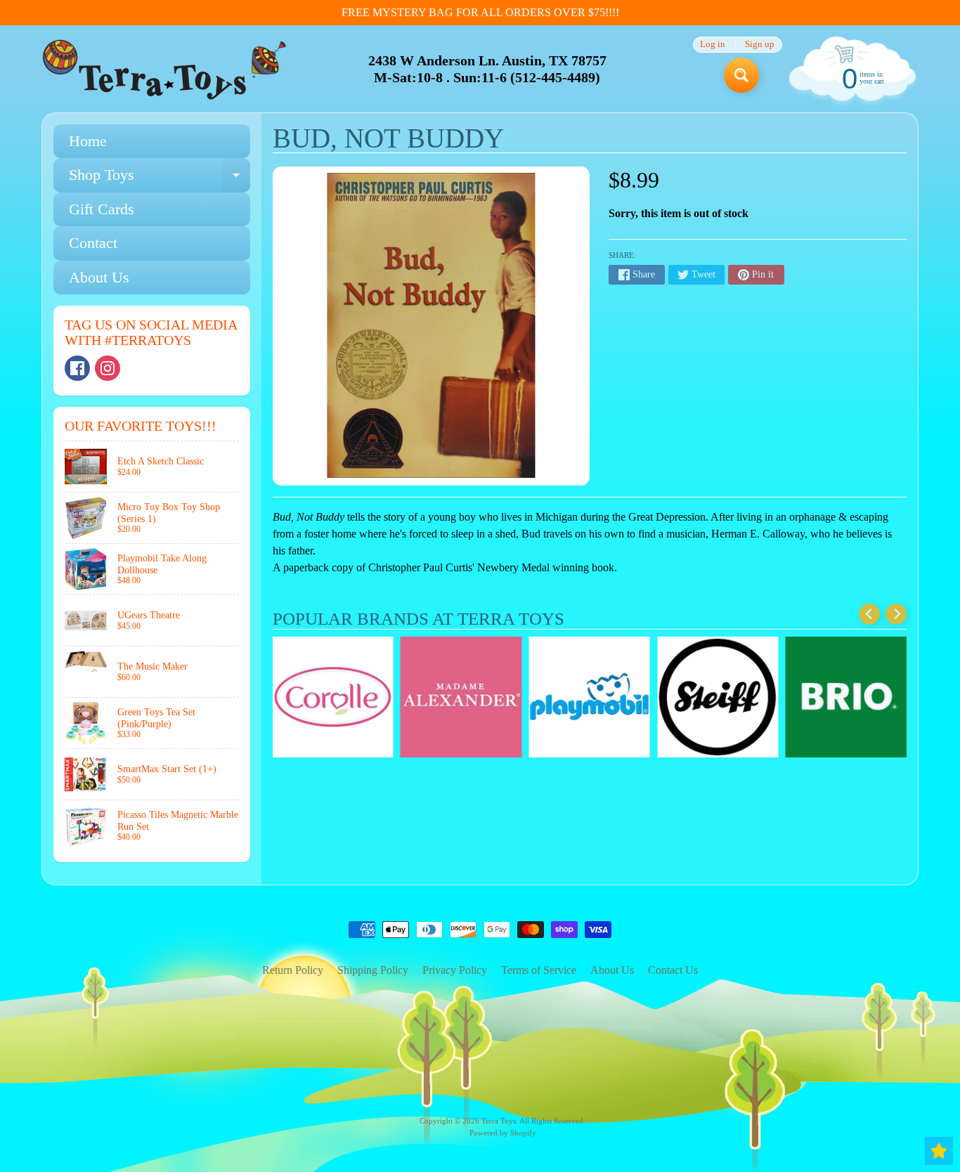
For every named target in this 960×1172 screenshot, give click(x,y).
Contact (93, 243)
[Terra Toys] (164, 69)
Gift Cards (101, 209)
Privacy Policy (454, 970)
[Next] (896, 614)
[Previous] (869, 614)
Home (88, 141)
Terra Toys (498, 1120)
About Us (99, 277)
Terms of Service (538, 970)
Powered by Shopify (502, 1132)
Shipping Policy (372, 970)
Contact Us (673, 970)
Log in (712, 44)
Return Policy (292, 970)
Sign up (759, 44)
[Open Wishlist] (939, 1151)
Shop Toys (159, 179)
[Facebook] (77, 368)
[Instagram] (107, 368)
